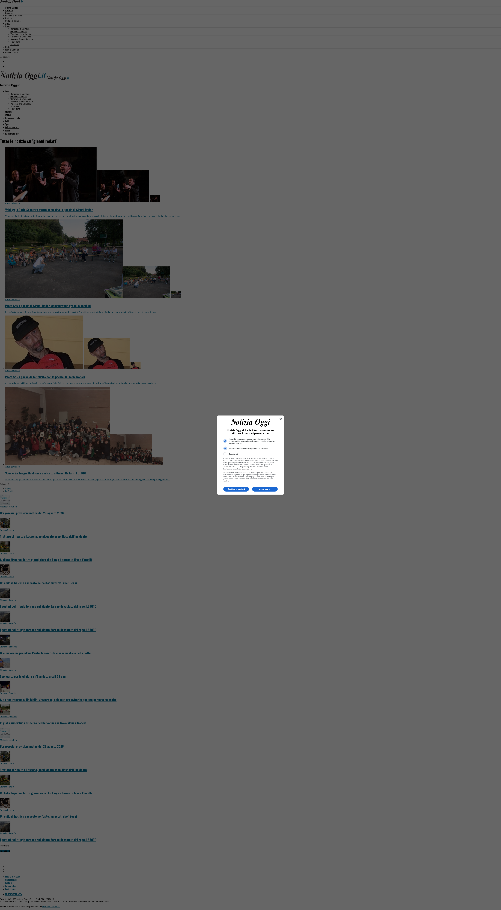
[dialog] (250, 455)
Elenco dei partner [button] (246, 469)
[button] (250, 454)
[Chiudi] (280, 418)
